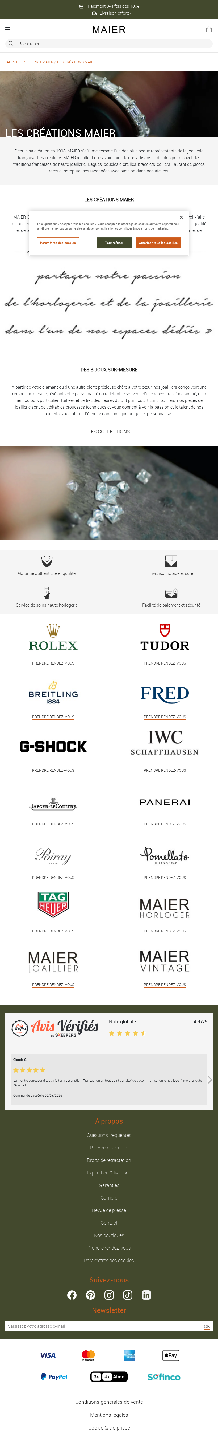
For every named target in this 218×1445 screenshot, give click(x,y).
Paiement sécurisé (109, 1147)
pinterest (90, 1295)
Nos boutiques (109, 1235)
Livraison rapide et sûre (171, 573)
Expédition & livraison (109, 1172)
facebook (72, 1295)
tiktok (127, 1295)
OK (207, 1326)
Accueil (14, 62)
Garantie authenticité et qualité (47, 573)
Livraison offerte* (115, 13)
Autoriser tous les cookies (158, 243)
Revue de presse (109, 1210)
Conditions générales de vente (109, 1401)
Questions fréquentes (109, 1135)
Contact (109, 1222)
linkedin (146, 1295)
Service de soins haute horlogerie (47, 605)
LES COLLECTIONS (109, 431)
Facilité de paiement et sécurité (171, 605)
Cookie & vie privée (109, 1427)
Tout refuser (114, 243)
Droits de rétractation (109, 1160)
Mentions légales (109, 1414)
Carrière (109, 1197)
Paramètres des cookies (109, 1260)
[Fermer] (181, 217)
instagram (109, 1295)
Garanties (109, 1185)
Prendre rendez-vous (109, 1248)
